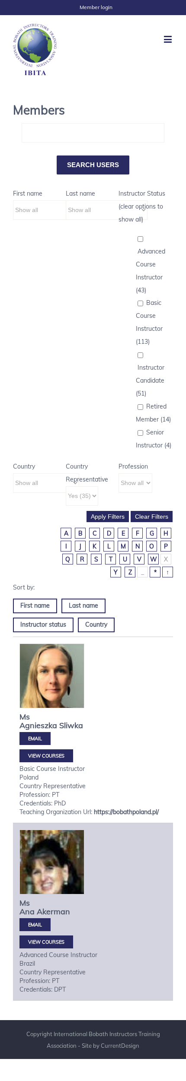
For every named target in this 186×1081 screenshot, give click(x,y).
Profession (133, 466)
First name (27, 193)
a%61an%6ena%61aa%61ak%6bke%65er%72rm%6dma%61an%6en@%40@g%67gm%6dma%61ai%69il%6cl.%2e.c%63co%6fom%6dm (35, 924)
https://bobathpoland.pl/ (126, 812)
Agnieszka (38, 725)
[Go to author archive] (52, 682)
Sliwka (71, 725)
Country (24, 466)
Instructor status (43, 624)
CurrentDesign (120, 1045)
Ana (27, 911)
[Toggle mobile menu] (168, 39)
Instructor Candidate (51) (150, 380)
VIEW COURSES (46, 756)
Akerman (53, 911)
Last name (80, 193)
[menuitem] (96, 7)
